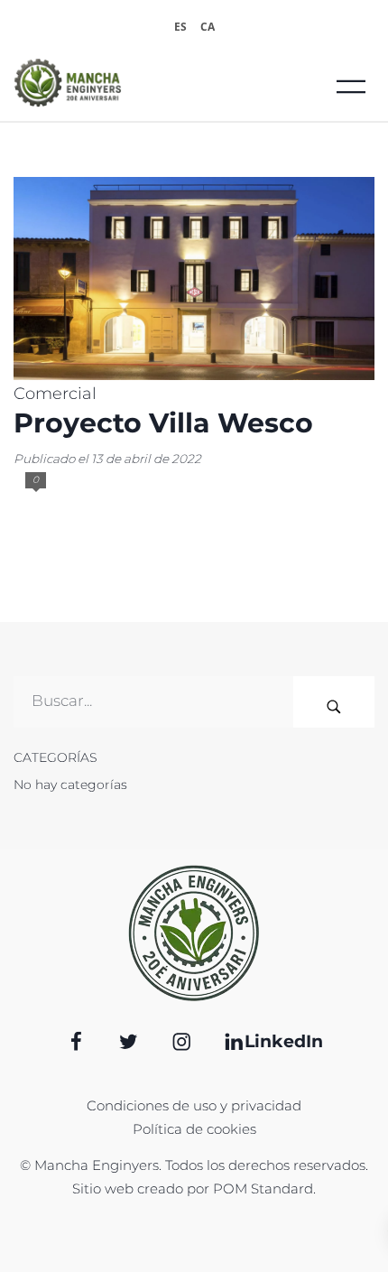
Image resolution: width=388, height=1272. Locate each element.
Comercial (55, 394)
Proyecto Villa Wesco (163, 423)
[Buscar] (333, 702)
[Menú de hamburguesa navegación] (351, 83)
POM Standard (263, 1188)
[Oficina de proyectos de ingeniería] (139, 82)
